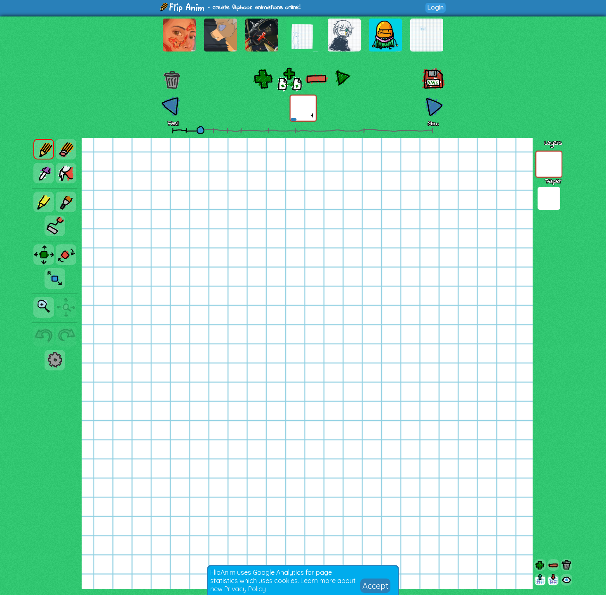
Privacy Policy (245, 589)
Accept (375, 586)
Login (435, 7)
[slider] (200, 130)
